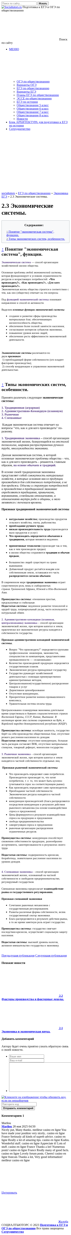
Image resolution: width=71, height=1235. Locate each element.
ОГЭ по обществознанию (33, 81)
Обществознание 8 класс (33, 115)
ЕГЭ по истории (27, 101)
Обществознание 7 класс (33, 112)
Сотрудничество (19, 128)
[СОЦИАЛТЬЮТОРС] (12, 7)
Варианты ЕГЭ (26, 91)
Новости (22, 118)
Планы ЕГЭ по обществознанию (38, 95)
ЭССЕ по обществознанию (34, 98)
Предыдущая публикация (18, 955)
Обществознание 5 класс (33, 105)
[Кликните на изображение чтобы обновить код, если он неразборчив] (35, 1100)
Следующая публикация (51, 955)
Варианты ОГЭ (27, 84)
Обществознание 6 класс (33, 108)
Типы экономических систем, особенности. (35, 238)
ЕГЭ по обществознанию (33, 88)
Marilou (7, 1126)
